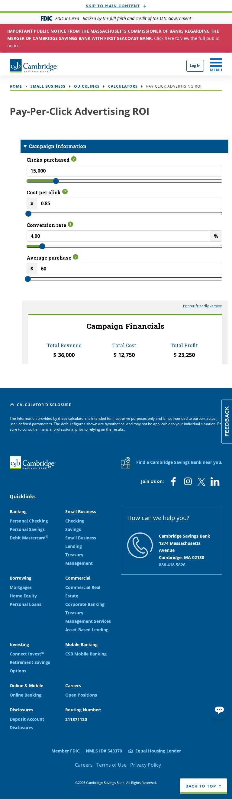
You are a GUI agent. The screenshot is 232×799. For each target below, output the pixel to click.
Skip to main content (113, 5)
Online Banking (25, 695)
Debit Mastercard (29, 538)
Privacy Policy (145, 765)
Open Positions (81, 695)
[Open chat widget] (219, 709)
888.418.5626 (172, 565)
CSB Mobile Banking (86, 654)
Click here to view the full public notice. (113, 38)
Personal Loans (25, 604)
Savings (73, 529)
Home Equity (23, 596)
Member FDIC (65, 751)
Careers (84, 765)
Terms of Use (111, 765)
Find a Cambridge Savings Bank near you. (178, 462)
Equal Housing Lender (158, 751)
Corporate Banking (85, 604)
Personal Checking (29, 521)
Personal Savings (27, 529)
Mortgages (21, 587)
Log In (195, 65)
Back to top (200, 786)
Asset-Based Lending (86, 629)
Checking (74, 521)
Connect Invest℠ (27, 654)
